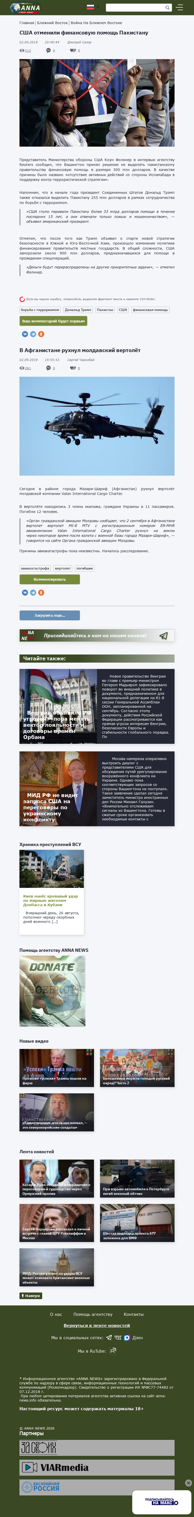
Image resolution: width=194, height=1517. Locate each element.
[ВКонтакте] (25, 334)
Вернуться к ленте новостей (97, 1325)
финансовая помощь (150, 309)
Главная (26, 23)
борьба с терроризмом (40, 309)
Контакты (134, 1314)
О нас (56, 1314)
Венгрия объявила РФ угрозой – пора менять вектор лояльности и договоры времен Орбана (57, 725)
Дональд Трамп (78, 309)
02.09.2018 (39, 42)
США (123, 309)
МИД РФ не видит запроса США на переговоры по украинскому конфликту (50, 807)
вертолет (63, 568)
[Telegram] (33, 334)
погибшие (85, 568)
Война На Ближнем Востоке (96, 23)
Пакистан (105, 309)
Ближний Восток (52, 23)
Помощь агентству (93, 1314)
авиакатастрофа (35, 568)
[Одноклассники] (41, 334)
